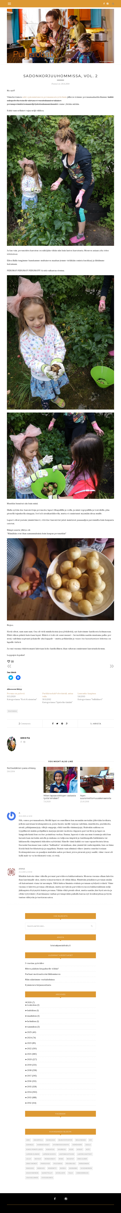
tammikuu (33, 1026)
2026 (31, 1002)
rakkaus (30, 1168)
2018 (32, 1070)
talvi (70, 1173)
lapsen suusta (49, 1154)
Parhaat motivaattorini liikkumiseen (42, 974)
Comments (25, 723)
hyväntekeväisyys (61, 1145)
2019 (32, 1064)
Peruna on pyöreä (15, 693)
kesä (71, 1149)
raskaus (41, 1168)
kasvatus (50, 1149)
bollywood (81, 1140)
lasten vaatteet (85, 1154)
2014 (32, 1092)
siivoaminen (86, 1168)
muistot (70, 1159)
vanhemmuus (82, 1173)
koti (88, 1149)
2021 (32, 1054)
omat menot (31, 1163)
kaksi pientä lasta (34, 1149)
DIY (90, 1140)
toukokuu (33, 1005)
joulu (88, 1145)
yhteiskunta (47, 1177)
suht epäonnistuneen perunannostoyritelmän (44, 97)
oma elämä (82, 1159)
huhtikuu (33, 1010)
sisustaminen (32, 1173)
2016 (31, 1081)
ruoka (63, 1168)
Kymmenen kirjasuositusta (38, 985)
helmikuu (33, 1021)
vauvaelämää (32, 1177)
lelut (28, 1159)
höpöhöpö (77, 1145)
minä (61, 1159)
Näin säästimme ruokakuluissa (40, 979)
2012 (31, 1103)
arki (28, 1140)
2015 (32, 1086)
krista (97, 723)
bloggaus (50, 1140)
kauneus (62, 1149)
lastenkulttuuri (66, 1154)
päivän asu (70, 1163)
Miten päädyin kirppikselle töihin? (42, 968)
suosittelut (47, 1173)
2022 (32, 1048)
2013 (32, 1097)
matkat (38, 1159)
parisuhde (45, 1163)
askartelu (38, 1140)
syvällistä (60, 1173)
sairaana (73, 1168)
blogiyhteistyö (65, 1140)
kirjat (79, 1149)
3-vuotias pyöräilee (34, 963)
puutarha (12, 711)
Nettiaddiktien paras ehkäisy (21, 768)
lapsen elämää (32, 1154)
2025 (31, 1032)
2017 (32, 1075)
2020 (32, 1059)
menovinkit (50, 1159)
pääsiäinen (84, 1163)
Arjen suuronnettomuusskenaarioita (95, 797)
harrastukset (43, 1145)
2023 (31, 1043)
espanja (29, 1145)
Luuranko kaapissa (87, 693)
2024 (31, 1037)
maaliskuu (33, 1016)
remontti (52, 1168)
